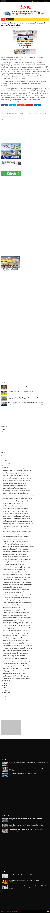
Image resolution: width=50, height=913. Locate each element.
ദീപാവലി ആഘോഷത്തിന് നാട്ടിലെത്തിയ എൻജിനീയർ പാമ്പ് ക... (16, 529)
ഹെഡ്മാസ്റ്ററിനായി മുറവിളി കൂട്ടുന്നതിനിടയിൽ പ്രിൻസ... (15, 519)
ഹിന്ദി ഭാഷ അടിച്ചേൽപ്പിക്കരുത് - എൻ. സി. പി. (12, 604)
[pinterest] (46, 1)
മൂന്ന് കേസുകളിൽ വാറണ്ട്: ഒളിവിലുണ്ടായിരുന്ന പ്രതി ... (15, 488)
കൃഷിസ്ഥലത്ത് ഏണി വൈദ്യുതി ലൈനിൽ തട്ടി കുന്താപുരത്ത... (16, 574)
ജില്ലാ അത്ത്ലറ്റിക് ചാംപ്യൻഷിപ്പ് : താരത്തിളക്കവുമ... (14, 635)
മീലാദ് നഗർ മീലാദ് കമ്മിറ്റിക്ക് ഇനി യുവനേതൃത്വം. (14, 503)
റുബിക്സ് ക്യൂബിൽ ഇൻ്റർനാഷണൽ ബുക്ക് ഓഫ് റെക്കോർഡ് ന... (17, 602)
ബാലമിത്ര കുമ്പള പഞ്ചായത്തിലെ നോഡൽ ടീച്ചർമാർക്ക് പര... (16, 526)
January (5, 694)
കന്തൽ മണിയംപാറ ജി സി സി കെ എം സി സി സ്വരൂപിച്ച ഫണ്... (17, 571)
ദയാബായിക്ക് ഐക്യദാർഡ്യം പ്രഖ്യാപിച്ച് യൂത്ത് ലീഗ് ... (15, 579)
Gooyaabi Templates (17, 911)
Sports (3, 431)
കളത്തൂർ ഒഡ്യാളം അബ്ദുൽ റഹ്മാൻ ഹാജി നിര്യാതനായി (15, 501)
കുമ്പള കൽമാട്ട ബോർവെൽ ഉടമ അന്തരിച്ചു (12, 587)
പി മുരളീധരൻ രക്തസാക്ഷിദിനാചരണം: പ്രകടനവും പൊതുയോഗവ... (18, 498)
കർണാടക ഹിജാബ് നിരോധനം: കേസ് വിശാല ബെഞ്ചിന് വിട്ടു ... (17, 627)
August (5, 682)
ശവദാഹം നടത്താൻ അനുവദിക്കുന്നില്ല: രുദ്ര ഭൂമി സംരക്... (16, 538)
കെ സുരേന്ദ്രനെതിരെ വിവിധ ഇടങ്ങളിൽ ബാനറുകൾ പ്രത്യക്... (17, 551)
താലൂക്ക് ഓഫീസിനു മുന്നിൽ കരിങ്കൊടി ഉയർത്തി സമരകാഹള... (16, 650)
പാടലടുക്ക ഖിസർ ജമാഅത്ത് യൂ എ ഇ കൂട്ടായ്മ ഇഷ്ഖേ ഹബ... (16, 668)
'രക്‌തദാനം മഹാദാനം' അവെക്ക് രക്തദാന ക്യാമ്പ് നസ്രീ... (15, 633)
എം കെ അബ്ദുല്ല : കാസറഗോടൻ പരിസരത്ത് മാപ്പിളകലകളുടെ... (17, 577)
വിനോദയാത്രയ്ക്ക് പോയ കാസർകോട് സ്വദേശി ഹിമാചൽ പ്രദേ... (17, 643)
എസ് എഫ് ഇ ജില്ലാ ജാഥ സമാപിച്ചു (11, 610)
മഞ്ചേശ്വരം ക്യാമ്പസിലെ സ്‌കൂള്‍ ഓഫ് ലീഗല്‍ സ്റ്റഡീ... (15, 630)
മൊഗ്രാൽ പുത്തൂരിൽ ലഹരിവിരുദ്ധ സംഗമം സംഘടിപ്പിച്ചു (15, 483)
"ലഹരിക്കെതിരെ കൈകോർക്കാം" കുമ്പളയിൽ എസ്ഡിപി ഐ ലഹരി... (18, 625)
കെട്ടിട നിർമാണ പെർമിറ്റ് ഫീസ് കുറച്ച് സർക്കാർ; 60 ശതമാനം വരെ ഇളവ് (25, 874)
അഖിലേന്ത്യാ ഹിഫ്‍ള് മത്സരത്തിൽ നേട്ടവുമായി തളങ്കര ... (15, 609)
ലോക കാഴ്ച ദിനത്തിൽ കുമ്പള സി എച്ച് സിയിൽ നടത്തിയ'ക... (16, 623)
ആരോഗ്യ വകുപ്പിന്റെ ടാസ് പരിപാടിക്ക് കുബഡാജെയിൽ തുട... (16, 585)
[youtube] (45, 1)
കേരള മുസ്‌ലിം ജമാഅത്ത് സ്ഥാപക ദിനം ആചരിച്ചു (14, 647)
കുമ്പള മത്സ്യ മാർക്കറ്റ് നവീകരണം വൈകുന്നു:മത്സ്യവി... (15, 505)
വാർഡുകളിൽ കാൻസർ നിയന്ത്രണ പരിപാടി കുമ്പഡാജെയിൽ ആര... (18, 581)
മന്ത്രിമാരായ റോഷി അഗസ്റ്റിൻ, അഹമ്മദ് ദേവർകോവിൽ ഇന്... (16, 508)
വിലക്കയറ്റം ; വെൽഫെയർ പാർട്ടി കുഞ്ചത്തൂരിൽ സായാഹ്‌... (16, 541)
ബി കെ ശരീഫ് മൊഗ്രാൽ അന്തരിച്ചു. (11, 618)
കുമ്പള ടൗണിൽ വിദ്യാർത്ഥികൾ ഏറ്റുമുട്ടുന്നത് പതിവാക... (15, 628)
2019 (3, 699)
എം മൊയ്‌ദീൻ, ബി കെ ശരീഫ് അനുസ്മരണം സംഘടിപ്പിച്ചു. (15, 544)
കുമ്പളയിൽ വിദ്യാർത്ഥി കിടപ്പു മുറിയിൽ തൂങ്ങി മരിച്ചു (20, 391)
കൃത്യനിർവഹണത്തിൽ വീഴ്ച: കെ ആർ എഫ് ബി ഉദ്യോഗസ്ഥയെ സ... (18, 645)
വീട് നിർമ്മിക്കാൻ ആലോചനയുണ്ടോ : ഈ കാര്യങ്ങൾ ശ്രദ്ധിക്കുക (24, 880)
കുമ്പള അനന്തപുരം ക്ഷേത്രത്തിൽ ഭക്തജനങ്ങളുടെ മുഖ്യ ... (16, 655)
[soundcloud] (48, 1)
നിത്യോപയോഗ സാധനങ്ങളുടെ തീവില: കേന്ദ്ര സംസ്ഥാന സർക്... (17, 496)
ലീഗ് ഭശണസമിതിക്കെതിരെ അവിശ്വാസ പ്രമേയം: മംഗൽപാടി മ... (17, 584)
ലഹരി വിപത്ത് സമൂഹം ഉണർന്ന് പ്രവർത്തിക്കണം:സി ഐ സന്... (17, 678)
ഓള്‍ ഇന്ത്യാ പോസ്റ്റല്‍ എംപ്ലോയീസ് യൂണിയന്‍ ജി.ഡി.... (15, 658)
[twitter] (34, 1)
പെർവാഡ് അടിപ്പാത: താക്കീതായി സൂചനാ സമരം (13, 564)
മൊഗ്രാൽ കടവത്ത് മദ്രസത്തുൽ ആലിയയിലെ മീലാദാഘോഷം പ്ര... (18, 521)
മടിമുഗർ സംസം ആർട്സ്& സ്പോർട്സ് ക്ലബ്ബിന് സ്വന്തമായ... (16, 482)
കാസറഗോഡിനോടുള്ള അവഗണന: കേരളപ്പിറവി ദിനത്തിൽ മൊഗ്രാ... (18, 468)
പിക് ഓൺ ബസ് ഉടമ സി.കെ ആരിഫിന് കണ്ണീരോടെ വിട (15, 566)
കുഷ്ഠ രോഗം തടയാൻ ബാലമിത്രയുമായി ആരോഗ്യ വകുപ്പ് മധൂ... (17, 552)
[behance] (41, 1)
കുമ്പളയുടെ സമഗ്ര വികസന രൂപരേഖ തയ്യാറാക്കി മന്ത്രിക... (16, 513)
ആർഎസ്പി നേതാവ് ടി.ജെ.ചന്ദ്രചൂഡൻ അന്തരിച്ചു (14, 473)
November (6, 465)
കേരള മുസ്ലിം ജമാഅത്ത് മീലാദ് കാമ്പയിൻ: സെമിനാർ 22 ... (16, 556)
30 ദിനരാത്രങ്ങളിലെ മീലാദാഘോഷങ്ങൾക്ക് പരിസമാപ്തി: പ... (16, 524)
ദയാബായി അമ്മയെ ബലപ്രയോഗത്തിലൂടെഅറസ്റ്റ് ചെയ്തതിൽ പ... (17, 617)
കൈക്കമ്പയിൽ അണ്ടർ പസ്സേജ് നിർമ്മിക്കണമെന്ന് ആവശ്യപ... (16, 510)
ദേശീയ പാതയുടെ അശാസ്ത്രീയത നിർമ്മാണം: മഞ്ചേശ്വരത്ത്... (16, 486)
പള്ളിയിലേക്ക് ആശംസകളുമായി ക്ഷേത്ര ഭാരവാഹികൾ (14, 673)
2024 (3, 458)
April (5, 688)
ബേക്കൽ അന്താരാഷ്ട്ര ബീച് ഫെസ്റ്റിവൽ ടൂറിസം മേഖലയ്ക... (16, 475)
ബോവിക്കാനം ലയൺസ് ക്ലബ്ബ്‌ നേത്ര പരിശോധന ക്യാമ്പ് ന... (16, 536)
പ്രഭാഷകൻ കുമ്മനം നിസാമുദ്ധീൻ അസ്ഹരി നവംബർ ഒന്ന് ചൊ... (17, 470)
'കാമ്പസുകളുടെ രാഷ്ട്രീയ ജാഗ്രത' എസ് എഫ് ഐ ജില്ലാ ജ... (16, 653)
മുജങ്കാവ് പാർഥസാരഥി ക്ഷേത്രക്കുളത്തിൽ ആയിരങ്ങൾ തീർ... (16, 589)
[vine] (43, 1)
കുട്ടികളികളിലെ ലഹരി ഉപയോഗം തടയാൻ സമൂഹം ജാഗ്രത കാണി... (18, 670)
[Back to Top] (48, 911)
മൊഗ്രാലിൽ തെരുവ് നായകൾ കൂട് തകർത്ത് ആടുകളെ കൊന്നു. (17, 480)
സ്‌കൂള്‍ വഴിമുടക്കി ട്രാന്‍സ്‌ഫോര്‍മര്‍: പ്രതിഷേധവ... (14, 576)
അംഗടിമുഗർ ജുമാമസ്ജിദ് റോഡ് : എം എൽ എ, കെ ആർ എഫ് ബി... (17, 638)
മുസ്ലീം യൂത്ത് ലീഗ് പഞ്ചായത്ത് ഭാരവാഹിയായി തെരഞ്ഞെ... (16, 632)
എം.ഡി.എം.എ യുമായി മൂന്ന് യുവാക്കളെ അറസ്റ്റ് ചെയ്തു (15, 548)
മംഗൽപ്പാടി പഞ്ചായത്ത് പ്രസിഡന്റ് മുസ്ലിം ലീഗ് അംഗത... (16, 472)
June (5, 685)
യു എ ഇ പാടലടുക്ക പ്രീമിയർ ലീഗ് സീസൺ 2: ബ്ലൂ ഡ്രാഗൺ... (17, 490)
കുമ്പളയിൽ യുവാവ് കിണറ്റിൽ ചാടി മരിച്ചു (17, 386)
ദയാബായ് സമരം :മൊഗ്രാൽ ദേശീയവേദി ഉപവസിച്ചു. (14, 615)
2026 (3, 455)
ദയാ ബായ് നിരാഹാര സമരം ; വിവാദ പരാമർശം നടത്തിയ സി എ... (17, 594)
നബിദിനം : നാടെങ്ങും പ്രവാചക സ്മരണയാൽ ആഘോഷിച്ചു (16, 656)
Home (3, 19)
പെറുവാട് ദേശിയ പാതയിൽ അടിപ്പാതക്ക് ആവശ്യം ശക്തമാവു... (17, 597)
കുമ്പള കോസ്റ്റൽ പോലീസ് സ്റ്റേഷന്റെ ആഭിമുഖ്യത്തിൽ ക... (15, 675)
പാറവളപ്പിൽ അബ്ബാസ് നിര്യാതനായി (11, 477)
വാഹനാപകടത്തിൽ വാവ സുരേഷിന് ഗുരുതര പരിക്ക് (14, 569)
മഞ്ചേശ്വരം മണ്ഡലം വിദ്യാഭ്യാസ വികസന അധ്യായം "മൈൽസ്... (18, 523)
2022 (3, 462)
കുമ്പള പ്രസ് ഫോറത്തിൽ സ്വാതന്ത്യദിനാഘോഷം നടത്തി (22, 773)
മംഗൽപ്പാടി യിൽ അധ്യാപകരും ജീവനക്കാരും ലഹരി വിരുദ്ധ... (16, 500)
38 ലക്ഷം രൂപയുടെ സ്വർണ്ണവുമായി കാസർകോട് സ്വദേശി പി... (16, 661)
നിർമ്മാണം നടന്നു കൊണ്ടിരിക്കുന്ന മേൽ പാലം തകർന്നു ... (15, 485)
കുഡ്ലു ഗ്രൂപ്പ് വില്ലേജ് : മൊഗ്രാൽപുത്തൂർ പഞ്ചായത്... (15, 561)
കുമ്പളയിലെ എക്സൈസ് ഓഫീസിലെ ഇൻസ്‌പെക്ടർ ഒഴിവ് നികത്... (17, 614)
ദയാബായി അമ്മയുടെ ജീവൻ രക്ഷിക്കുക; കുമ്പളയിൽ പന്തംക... (16, 676)
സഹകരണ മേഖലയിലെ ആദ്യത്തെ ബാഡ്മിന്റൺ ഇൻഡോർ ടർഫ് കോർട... (19, 495)
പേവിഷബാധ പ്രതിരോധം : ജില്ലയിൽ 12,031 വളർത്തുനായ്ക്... (16, 567)
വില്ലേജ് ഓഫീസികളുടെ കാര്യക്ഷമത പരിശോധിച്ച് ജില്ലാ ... (16, 663)
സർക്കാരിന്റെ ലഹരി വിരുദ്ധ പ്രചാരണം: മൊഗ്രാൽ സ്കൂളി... (16, 666)
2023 (3, 460)
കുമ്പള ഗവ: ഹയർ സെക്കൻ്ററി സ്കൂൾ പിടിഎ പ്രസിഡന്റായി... (16, 549)
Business (3, 429)
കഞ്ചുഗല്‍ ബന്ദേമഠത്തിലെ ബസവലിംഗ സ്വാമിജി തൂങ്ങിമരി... (16, 533)
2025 (3, 457)
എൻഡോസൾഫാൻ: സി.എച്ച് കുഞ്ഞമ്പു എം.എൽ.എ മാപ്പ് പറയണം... (17, 582)
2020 (3, 697)
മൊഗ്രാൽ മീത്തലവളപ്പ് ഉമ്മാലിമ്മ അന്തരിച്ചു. (12, 671)
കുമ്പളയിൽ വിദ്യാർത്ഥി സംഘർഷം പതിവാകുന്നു (13, 620)
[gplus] (39, 1)
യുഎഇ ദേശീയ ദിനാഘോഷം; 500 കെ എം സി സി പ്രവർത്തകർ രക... (17, 478)
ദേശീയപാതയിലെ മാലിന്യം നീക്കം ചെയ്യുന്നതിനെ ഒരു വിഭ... (16, 511)
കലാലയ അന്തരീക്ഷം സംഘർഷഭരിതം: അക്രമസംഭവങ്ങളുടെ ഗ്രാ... (17, 605)
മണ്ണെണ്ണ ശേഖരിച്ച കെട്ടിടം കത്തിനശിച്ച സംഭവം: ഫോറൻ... (15, 534)
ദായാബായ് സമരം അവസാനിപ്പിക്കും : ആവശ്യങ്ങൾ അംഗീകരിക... (17, 595)
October (5, 467)
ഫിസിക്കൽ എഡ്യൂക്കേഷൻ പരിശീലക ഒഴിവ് (12, 607)
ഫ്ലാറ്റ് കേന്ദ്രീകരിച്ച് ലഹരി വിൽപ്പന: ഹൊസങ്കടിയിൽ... (15, 651)
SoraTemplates (6, 911)
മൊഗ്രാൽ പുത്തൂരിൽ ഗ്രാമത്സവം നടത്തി (12, 592)
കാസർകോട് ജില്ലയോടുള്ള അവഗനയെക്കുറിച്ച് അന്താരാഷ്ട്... (16, 665)
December (6, 463)
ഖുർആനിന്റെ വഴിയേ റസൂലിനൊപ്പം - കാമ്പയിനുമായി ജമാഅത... (17, 557)
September (6, 680)
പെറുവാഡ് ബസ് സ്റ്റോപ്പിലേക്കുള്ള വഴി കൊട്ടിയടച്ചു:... (14, 506)
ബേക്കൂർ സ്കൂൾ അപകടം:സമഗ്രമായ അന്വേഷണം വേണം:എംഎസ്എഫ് (18, 546)
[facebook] (32, 1)
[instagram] (37, 1)
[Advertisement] (15, 168)
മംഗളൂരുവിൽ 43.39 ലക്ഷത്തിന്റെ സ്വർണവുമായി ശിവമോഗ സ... (17, 516)
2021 (3, 696)
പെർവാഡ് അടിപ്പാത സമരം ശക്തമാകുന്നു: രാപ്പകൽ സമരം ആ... (17, 491)
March (5, 690)
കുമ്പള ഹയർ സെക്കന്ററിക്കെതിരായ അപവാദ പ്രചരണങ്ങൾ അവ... (17, 559)
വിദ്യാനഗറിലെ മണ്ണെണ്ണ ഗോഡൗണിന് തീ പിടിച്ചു (13, 539)
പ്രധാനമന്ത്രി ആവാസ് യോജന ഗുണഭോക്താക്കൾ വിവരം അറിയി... (17, 648)
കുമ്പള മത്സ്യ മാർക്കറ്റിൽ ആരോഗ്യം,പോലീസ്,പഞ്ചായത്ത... (16, 543)
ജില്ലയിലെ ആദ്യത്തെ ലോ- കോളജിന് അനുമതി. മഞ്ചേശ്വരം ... (17, 642)
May (4, 687)
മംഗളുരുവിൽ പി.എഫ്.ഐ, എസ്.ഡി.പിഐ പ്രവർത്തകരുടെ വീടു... (17, 622)
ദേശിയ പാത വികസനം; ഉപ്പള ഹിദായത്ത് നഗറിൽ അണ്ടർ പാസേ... (17, 531)
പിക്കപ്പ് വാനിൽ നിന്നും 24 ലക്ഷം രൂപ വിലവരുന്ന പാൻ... (15, 600)
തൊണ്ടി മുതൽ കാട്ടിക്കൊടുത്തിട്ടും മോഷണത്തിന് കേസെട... (15, 599)
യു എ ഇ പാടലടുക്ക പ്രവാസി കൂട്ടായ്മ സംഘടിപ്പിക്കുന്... (15, 572)
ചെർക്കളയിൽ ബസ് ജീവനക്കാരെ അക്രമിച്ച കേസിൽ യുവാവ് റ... (17, 637)
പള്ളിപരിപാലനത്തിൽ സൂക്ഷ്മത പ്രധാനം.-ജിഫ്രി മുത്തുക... (15, 660)
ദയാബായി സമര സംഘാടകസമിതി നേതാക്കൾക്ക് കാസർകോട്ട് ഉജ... (17, 562)
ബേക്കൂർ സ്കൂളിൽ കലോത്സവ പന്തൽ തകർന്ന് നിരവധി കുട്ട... (16, 554)
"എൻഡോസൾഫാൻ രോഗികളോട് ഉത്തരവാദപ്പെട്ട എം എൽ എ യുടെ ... (18, 590)
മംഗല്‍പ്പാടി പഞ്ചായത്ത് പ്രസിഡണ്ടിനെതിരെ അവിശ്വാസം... (16, 612)
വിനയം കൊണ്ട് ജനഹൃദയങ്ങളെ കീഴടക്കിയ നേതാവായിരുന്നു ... (16, 518)
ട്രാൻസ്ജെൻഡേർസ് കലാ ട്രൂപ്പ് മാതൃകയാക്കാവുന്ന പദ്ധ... (16, 515)
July (4, 683)
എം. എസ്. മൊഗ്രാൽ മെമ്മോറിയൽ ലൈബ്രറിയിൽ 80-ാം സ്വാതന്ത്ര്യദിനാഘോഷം (28, 762)
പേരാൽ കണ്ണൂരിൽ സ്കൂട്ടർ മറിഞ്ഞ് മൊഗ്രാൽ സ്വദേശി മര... (16, 493)
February (6, 692)
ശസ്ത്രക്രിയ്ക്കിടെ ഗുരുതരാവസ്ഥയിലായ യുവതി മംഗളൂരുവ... (16, 640)
